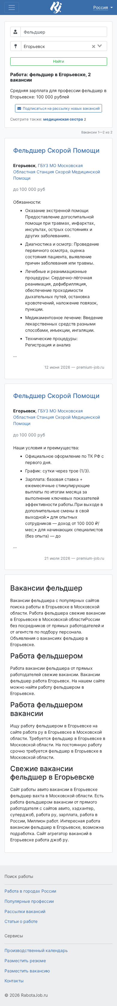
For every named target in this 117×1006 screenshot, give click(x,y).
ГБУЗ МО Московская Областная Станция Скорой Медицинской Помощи (56, 172)
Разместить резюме (25, 960)
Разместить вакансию (27, 970)
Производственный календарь (36, 950)
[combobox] (78, 46)
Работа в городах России (30, 891)
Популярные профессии (29, 901)
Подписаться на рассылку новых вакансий (61, 108)
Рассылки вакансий (24, 911)
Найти (58, 61)
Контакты (14, 980)
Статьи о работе (21, 921)
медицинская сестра (63, 119)
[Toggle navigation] (11, 7)
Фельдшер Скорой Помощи (56, 150)
